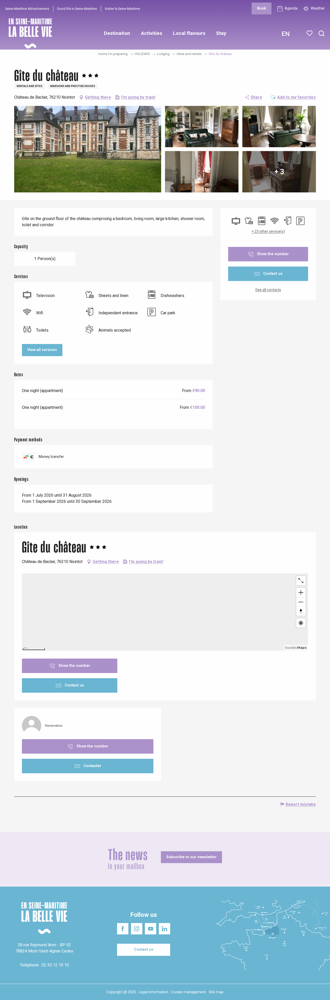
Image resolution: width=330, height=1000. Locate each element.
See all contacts (268, 290)
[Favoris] (310, 33)
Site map (216, 992)
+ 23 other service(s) (268, 231)
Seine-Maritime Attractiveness (27, 9)
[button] (321, 34)
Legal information (153, 992)
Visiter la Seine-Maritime (122, 9)
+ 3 (279, 171)
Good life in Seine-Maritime (77, 9)
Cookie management (188, 992)
